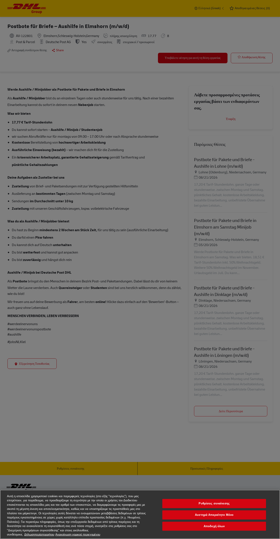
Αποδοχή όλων (214, 526)
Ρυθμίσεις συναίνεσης (214, 503)
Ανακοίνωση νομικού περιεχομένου (77, 534)
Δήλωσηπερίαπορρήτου (39, 534)
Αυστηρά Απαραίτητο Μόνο (214, 514)
